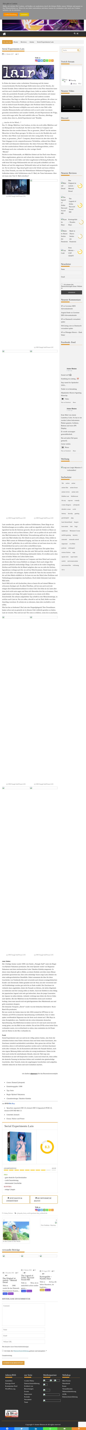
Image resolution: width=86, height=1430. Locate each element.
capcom (70, 500)
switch (64, 561)
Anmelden (8, 1381)
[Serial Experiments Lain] (19, 1146)
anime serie (75, 492)
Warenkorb (66, 1383)
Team (26, 1402)
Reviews (10, 1213)
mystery (75, 535)
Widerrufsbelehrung (69, 1391)
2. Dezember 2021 (9, 1273)
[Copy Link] (50, 60)
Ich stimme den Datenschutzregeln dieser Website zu (71, 286)
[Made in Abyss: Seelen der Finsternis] (64, 236)
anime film (65, 487)
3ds (63, 483)
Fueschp (73, 80)
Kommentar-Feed (11, 1386)
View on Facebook (66, 402)
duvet (24, 1213)
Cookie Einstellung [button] (11, 14)
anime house (74, 487)
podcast (64, 548)
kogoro (76, 522)
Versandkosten (67, 1389)
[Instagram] (36, 60)
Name (63, 269)
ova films (72, 544)
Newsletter (28, 1399)
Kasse (64, 1386)
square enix (65, 557)
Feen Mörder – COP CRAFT (71, 252)
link (71, 526)
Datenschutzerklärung (21, 1351)
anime (73, 483)
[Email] (44, 60)
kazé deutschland (67, 522)
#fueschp (64, 395)
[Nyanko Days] (64, 222)
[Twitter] (42, 60)
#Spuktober (65, 393)
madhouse (65, 531)
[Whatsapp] (47, 60)
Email (63, 277)
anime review (66, 492)
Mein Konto (66, 1381)
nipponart (65, 544)
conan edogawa (66, 505)
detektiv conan (66, 509)
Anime (6, 1213)
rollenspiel (71, 548)
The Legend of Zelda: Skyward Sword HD (72, 205)
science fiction (66, 552)
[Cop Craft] (64, 251)
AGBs (64, 1394)
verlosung (76, 565)
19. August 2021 (46, 1271)
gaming (77, 513)
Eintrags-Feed (10, 1383)
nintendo (64, 539)
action (68, 483)
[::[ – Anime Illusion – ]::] (43, 30)
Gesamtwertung (7, 1355)
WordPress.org (10, 1389)
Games (5, 1293)
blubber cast (65, 496)
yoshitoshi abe (43, 1213)
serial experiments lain (33, 1213)
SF (18, 54)
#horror (72, 393)
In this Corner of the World (11, 1241)
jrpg (72, 518)
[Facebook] (39, 60)
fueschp (70, 513)
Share (74, 402)
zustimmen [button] (24, 14)
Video (67, 399)
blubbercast (74, 496)
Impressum (28, 1394)
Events (26, 1391)
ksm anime (65, 526)
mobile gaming (66, 535)
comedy (77, 500)
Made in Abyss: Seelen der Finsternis (72, 236)
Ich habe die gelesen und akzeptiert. (25, 1351)
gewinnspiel (65, 518)
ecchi (74, 509)
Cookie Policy (29, 1381)
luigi (76, 526)
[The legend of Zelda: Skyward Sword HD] (64, 205)
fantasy (64, 513)
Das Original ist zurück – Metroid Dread (72, 186)
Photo (67, 447)
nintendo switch (74, 539)
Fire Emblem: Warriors (48, 1225)
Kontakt (27, 1397)
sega (73, 552)
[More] (52, 60)
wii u (63, 569)
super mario (74, 557)
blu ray (64, 500)
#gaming (78, 393)
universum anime (73, 561)
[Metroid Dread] (64, 186)
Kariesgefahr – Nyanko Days (72, 222)
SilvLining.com (66, 326)
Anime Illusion (72, 369)
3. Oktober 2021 (27, 1270)
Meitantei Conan (75, 531)
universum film (66, 565)
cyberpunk (19, 1213)
